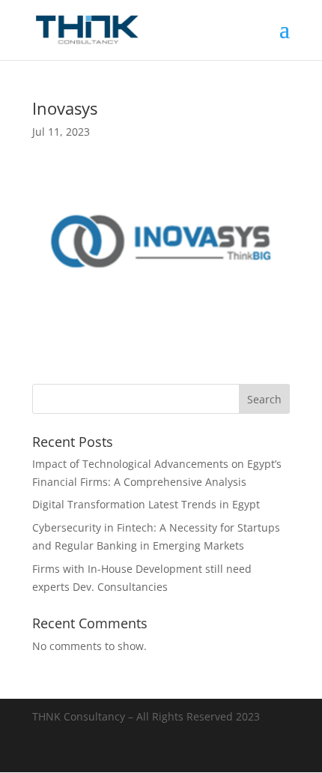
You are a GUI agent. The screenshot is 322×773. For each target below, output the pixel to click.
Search (264, 399)
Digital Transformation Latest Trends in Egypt (146, 504)
